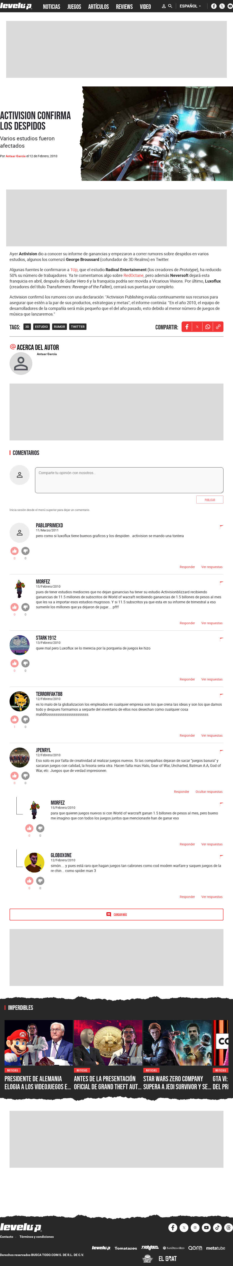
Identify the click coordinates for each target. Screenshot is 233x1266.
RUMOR (59, 327)
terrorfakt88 (49, 693)
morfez (43, 581)
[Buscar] (170, 6)
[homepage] (16, 6)
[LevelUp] (101, 1248)
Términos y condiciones (37, 1236)
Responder (187, 567)
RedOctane (134, 275)
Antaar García (16, 156)
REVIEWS (124, 6)
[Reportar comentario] (219, 527)
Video (145, 6)
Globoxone (61, 855)
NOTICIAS (51, 6)
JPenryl (43, 750)
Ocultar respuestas (209, 791)
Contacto (6, 1236)
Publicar (210, 500)
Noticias (12, 1070)
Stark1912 (46, 637)
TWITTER (78, 327)
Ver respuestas (212, 567)
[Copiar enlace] (218, 326)
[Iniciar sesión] (164, 6)
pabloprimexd (49, 525)
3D (27, 327)
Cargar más (120, 914)
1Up (74, 269)
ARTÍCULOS (98, 6)
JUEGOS (74, 6)
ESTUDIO (41, 327)
